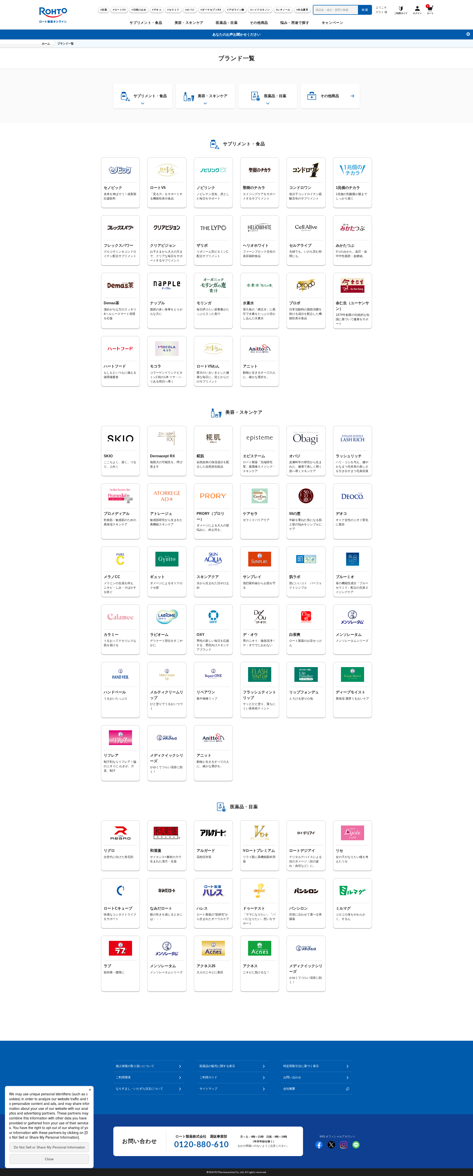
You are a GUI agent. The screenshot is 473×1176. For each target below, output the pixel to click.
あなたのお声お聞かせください (236, 34)
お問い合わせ (292, 1077)
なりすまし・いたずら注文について (139, 1088)
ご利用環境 (123, 1077)
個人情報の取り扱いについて (135, 1066)
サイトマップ (208, 1088)
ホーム (46, 43)
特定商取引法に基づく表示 (301, 1066)
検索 (365, 10)
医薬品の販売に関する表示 (217, 1066)
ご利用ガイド (208, 1077)
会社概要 (289, 1088)
